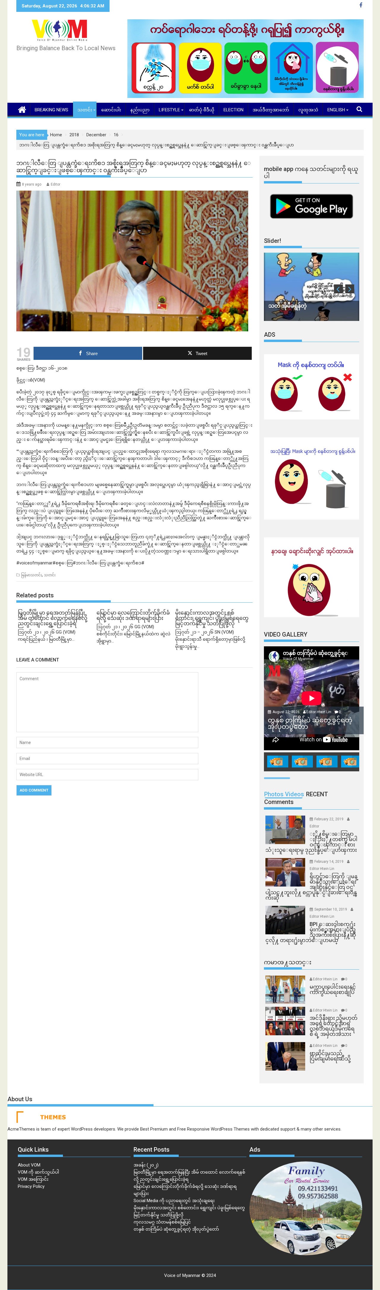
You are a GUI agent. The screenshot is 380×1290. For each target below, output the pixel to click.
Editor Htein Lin (318, 712)
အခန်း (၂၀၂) (146, 1165)
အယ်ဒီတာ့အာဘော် (271, 110)
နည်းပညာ (140, 110)
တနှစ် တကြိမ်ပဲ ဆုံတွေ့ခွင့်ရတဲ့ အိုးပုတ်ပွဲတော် (176, 1229)
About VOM (29, 1165)
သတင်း (84, 110)
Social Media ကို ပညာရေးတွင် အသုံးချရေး (174, 1200)
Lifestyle (169, 110)
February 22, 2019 (329, 819)
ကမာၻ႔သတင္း (287, 962)
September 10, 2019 (331, 909)
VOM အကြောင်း (33, 1179)
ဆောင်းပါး (111, 110)
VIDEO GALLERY (285, 634)
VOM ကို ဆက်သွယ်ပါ (38, 1172)
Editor (55, 184)
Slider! (272, 240)
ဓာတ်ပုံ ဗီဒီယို (201, 110)
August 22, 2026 (286, 712)
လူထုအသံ (308, 110)
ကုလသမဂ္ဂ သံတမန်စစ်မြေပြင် (162, 1222)
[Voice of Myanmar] (22, 109)
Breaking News (51, 110)
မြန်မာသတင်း (31, 575)
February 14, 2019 (329, 862)
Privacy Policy (31, 1186)
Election (233, 110)
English (336, 110)
